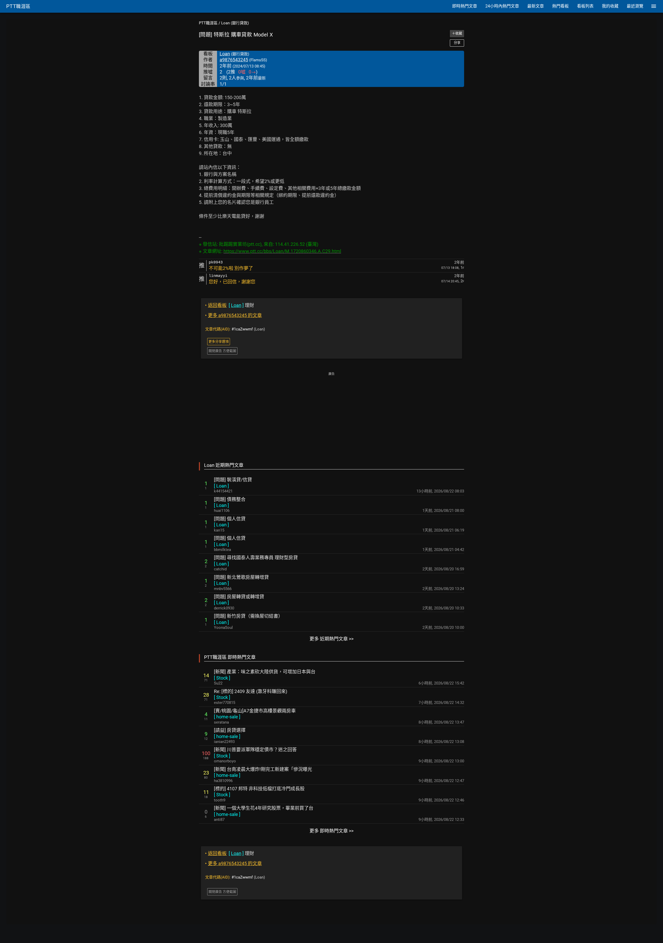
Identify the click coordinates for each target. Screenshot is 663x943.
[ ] (221, 486)
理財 (229, 305)
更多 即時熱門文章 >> (331, 831)
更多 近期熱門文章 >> (331, 639)
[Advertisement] (331, 413)
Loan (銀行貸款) (235, 23)
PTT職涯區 (208, 23)
